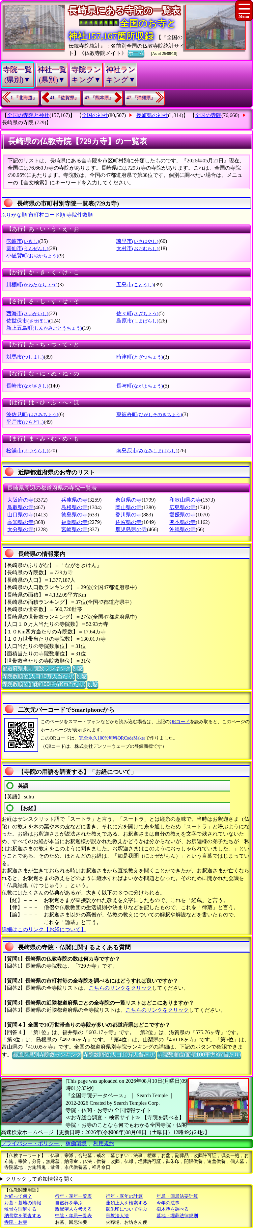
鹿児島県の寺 (131, 529)
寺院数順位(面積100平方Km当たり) (43, 684)
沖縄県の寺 (182, 529)
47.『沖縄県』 (140, 97)
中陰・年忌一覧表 (73, 1215)
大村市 (137, 248)
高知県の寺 (20, 522)
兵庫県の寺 (74, 500)
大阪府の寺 (20, 500)
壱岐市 (22, 241)
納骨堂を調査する (22, 1215)
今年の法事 (168, 1202)
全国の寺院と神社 (28, 115)
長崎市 (27, 386)
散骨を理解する (20, 1209)
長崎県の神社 (152, 115)
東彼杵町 (149, 414)
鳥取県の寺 (20, 507)
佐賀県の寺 (128, 522)
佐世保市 (27, 320)
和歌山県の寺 (185, 500)
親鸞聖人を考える (73, 1209)
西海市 (27, 313)
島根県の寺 (74, 507)
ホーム (136, 53)
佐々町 (137, 313)
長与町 (139, 386)
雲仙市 (27, 248)
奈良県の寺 (128, 500)
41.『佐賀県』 (64, 97)
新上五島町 (44, 328)
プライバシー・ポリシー (30, 1143)
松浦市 (27, 450)
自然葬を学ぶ (69, 1202)
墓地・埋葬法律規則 (177, 1215)
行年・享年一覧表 (73, 1196)
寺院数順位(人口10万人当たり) (38, 676)
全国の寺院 (208, 115)
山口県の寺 (20, 514)
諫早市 (137, 241)
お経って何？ (18, 1196)
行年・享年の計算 (124, 1196)
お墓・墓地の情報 (22, 1202)
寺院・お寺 (15, 1222)
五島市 (135, 284)
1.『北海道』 (24, 97)
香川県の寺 (128, 514)
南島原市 (147, 450)
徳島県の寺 (74, 514)
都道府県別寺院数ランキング (36, 668)
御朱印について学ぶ (126, 1209)
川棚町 (32, 284)
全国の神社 (95, 115)
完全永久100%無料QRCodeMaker (112, 738)
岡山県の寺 (128, 507)
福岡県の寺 (74, 522)
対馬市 (25, 357)
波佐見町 (32, 414)
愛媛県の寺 (182, 514)
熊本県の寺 (182, 522)
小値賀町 (32, 255)
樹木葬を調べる (172, 1209)
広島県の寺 (182, 507)
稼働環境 (76, 1143)
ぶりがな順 (14, 215)
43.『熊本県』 (99, 97)
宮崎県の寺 (74, 529)
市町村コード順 (46, 215)
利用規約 (103, 1143)
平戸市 (25, 422)
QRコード (180, 721)
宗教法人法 (117, 1215)
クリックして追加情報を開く (40, 1179)
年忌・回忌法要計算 (177, 1196)
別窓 (77, 668)
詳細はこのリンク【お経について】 (44, 929)
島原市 (137, 320)
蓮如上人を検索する (126, 1202)
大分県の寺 (20, 529)
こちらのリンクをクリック (120, 988)
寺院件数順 (80, 215)
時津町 (139, 357)
